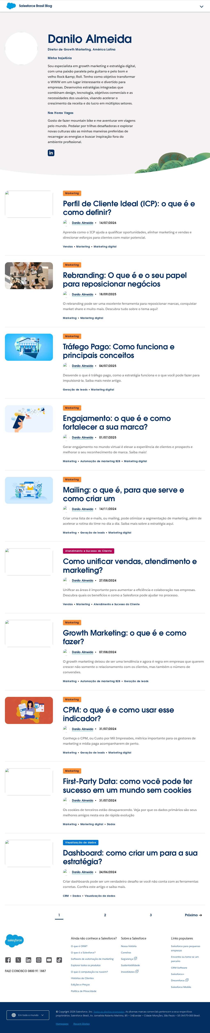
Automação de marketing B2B (100, 461)
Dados (111, 824)
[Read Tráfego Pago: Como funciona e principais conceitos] (29, 348)
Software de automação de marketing (92, 959)
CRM (66, 895)
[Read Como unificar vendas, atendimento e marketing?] (29, 562)
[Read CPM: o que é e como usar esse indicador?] (29, 711)
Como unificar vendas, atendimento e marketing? (130, 566)
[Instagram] (39, 962)
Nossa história (129, 946)
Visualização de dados (80, 842)
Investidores (128, 971)
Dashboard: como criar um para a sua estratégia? (130, 857)
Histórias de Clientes (82, 978)
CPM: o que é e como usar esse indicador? (118, 714)
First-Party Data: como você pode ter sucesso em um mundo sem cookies (129, 785)
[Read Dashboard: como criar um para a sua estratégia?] (29, 854)
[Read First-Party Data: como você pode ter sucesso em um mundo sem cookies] (29, 782)
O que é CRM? (79, 946)
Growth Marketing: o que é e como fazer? (124, 637)
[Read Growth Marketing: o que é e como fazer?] (29, 634)
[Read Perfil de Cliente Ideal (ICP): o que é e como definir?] (29, 205)
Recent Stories (81, 1023)
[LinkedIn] (28, 962)
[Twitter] (18, 962)
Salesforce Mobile (181, 987)
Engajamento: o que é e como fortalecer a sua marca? (117, 422)
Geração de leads (75, 389)
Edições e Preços (80, 984)
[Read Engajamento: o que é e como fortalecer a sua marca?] (29, 419)
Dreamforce (178, 980)
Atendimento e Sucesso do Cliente (88, 550)
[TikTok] (59, 962)
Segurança (127, 959)
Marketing (72, 193)
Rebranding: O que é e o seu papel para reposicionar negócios (125, 279)
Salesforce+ (177, 974)
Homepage (62, 1023)
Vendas (68, 246)
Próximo (191, 915)
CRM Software (179, 967)
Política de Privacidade (83, 991)
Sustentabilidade (130, 965)
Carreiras (126, 952)
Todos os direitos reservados (109, 1011)
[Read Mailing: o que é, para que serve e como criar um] (29, 491)
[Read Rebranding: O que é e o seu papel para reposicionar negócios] (29, 276)
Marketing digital (105, 246)
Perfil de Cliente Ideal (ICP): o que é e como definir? (129, 208)
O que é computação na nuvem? (89, 971)
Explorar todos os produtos (85, 965)
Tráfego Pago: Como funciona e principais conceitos (118, 351)
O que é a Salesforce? (83, 952)
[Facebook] (8, 962)
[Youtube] (49, 962)
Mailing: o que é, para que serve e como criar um (123, 494)
